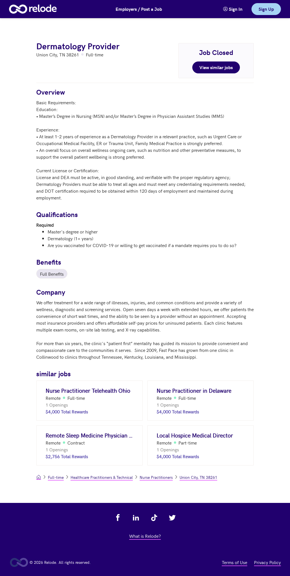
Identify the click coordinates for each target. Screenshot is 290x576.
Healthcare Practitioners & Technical (102, 477)
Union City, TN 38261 (198, 477)
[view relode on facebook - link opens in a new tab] (117, 517)
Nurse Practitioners (156, 477)
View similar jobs (216, 67)
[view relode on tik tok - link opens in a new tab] (154, 517)
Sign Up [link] (266, 9)
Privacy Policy (267, 562)
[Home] (33, 9)
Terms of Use (234, 562)
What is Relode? (145, 536)
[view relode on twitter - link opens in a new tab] (172, 517)
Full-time (56, 477)
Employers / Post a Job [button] (139, 9)
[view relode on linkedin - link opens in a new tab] (136, 517)
